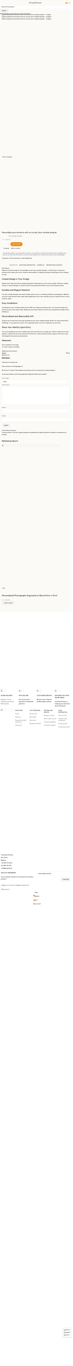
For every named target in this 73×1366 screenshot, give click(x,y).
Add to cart (16, 394)
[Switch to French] (67, 1330)
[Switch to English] (67, 1332)
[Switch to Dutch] (67, 1335)
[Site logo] (33, 3)
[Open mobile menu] (2, 3)
